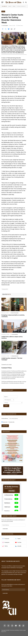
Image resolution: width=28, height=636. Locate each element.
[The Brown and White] (13, 2)
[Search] (26, 2)
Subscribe (5, 528)
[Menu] (2, 2)
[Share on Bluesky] (8, 29)
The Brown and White (14, 630)
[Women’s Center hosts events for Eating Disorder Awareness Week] (14, 38)
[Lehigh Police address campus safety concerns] (14, 326)
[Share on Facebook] (2, 29)
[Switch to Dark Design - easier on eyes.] (23, 2)
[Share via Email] (11, 29)
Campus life (5, 289)
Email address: (5, 418)
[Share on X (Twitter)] (5, 29)
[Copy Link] (14, 29)
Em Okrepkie (5, 25)
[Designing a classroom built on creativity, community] (14, 304)
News (3, 11)
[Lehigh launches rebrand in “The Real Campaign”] (14, 347)
